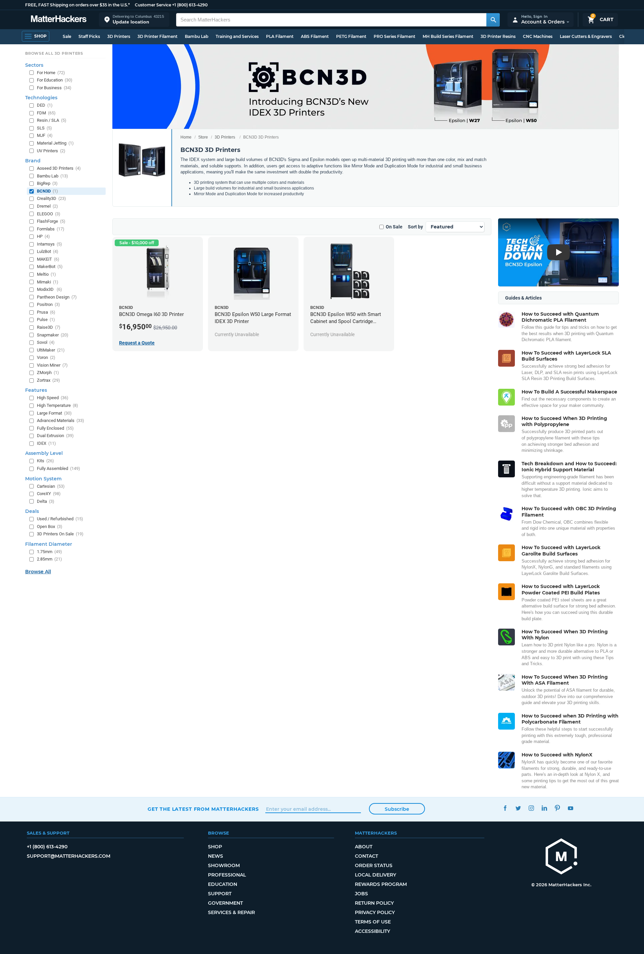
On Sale (394, 226)
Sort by (415, 226)
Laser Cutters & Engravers (586, 36)
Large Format (54, 413)
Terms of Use (373, 922)
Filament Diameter (48, 544)
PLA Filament (279, 36)
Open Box (49, 526)
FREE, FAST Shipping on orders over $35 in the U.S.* (77, 4)
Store (203, 137)
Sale (67, 36)
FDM (46, 112)
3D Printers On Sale (60, 534)
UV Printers (51, 150)
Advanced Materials (60, 420)
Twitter (518, 808)
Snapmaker (52, 334)
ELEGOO (48, 213)
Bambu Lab (196, 36)
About (363, 847)
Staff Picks (89, 36)
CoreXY (49, 493)
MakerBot (50, 266)
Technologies (41, 98)
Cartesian (51, 486)
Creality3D (51, 198)
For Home (51, 72)
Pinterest (557, 808)
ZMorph (48, 372)
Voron (46, 357)
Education (222, 884)
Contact (366, 856)
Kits (45, 461)
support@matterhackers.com (68, 856)
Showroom (224, 865)
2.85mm (49, 559)
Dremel (47, 206)
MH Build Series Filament (448, 36)
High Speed (52, 398)
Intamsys (49, 244)
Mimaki (47, 281)
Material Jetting (55, 143)
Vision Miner (52, 365)
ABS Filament (315, 36)
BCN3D (47, 191)
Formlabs (50, 228)
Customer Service (153, 4)
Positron (48, 304)
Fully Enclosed (55, 428)
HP (43, 236)
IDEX (46, 443)
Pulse (46, 319)
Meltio (46, 274)
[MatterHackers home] (58, 20)
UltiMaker (51, 350)
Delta (45, 501)
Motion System (43, 479)
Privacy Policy (375, 912)
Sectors (34, 65)
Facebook (505, 808)
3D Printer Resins (498, 36)
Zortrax (48, 380)
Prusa (46, 312)
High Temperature (57, 405)
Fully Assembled (58, 468)
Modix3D (49, 289)
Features (36, 390)
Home (186, 137)
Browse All (38, 572)
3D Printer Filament (157, 36)
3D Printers (118, 36)
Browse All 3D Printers (54, 53)
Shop (215, 847)
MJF (45, 135)
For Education (54, 80)
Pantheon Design (57, 297)
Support (219, 894)
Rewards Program (381, 884)
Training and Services (237, 36)
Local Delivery (375, 875)
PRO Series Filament (394, 36)
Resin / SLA (51, 120)
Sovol (46, 342)
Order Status (373, 865)
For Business (54, 87)
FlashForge (51, 221)
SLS (44, 127)
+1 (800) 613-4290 (190, 4)
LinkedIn (544, 808)
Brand (33, 161)
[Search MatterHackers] (493, 19)
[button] (134, 19)
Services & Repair (231, 912)
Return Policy (374, 903)
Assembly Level (44, 453)
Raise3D (48, 327)
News (215, 856)
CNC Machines (537, 36)
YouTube (570, 808)
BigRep (47, 183)
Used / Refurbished (60, 518)
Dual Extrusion (55, 435)
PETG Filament (351, 36)
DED (45, 105)
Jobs (361, 894)
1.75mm (49, 551)
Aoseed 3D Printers (59, 168)
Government (225, 903)
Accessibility (372, 931)
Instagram (531, 808)
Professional (227, 875)
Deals (32, 511)
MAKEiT (48, 259)
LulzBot (47, 251)
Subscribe (397, 809)
